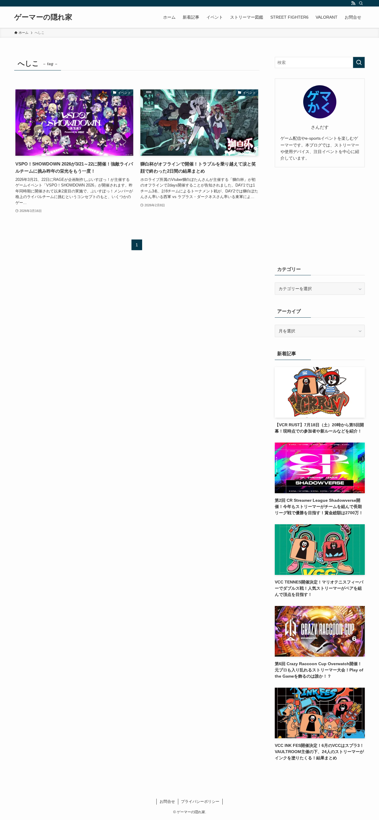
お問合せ (167, 801)
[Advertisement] (320, 215)
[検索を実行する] (359, 62)
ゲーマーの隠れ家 (43, 17)
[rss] (353, 3)
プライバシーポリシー (200, 801)
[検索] (361, 3)
